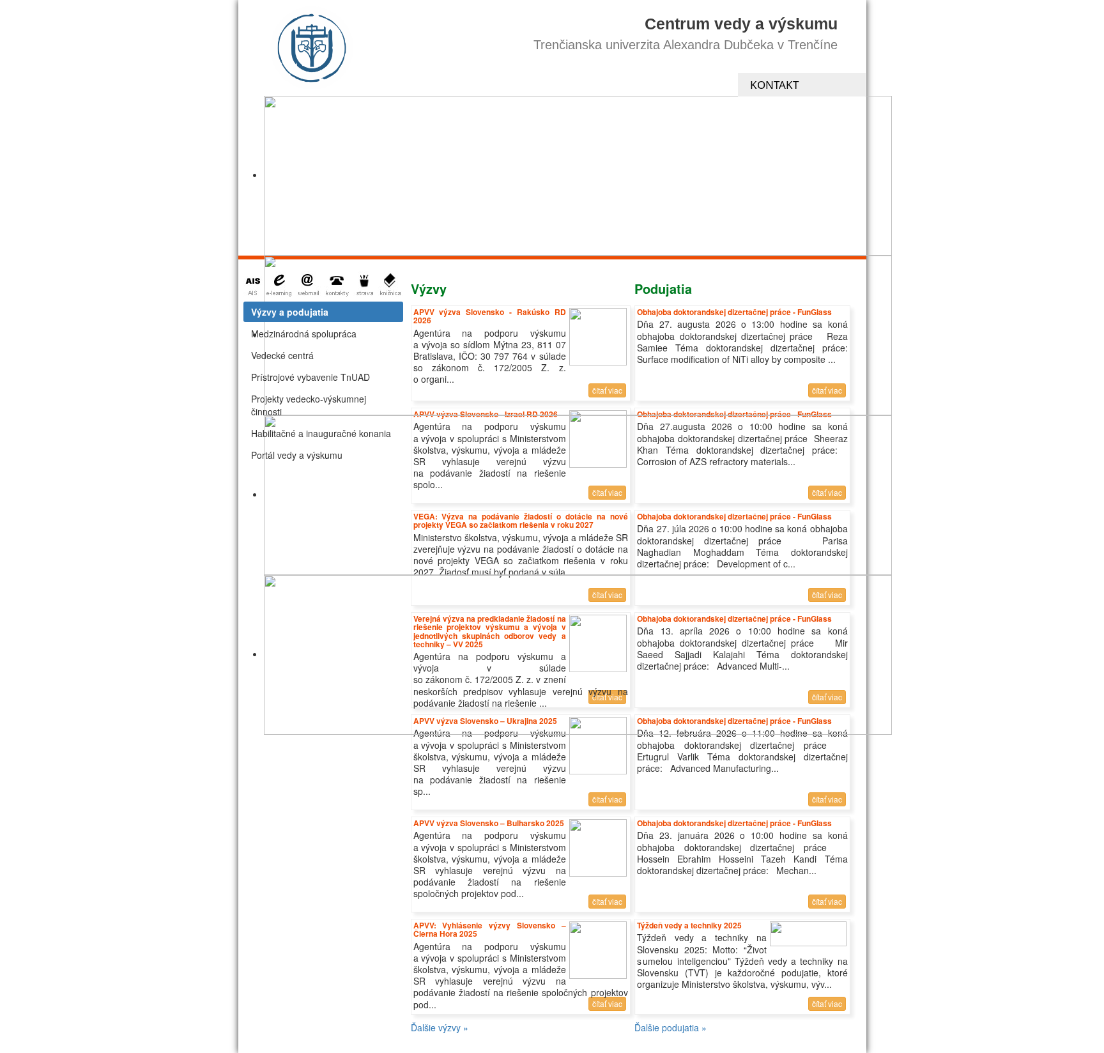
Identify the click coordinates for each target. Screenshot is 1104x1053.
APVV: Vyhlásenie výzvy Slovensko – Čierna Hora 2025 (489, 929)
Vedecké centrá (282, 355)
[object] (578, 176)
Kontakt (774, 84)
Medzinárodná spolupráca (303, 333)
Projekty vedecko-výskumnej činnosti (308, 405)
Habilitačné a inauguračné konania (321, 433)
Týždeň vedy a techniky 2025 (689, 925)
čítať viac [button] (827, 799)
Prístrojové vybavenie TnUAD (310, 377)
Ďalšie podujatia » (670, 1027)
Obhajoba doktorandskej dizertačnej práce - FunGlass (734, 823)
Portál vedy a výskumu (296, 455)
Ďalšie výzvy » (439, 1027)
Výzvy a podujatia (289, 311)
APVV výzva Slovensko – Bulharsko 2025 (488, 823)
